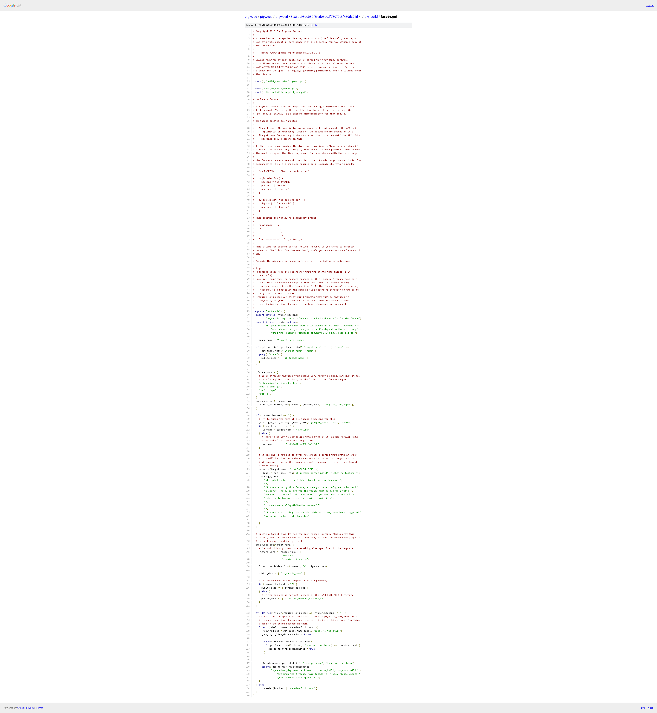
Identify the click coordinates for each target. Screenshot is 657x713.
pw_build (371, 17)
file (315, 25)
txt (643, 707)
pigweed (251, 17)
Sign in (650, 5)
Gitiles (20, 707)
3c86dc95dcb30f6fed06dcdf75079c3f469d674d (324, 17)
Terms (39, 707)
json (651, 707)
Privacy (30, 707)
